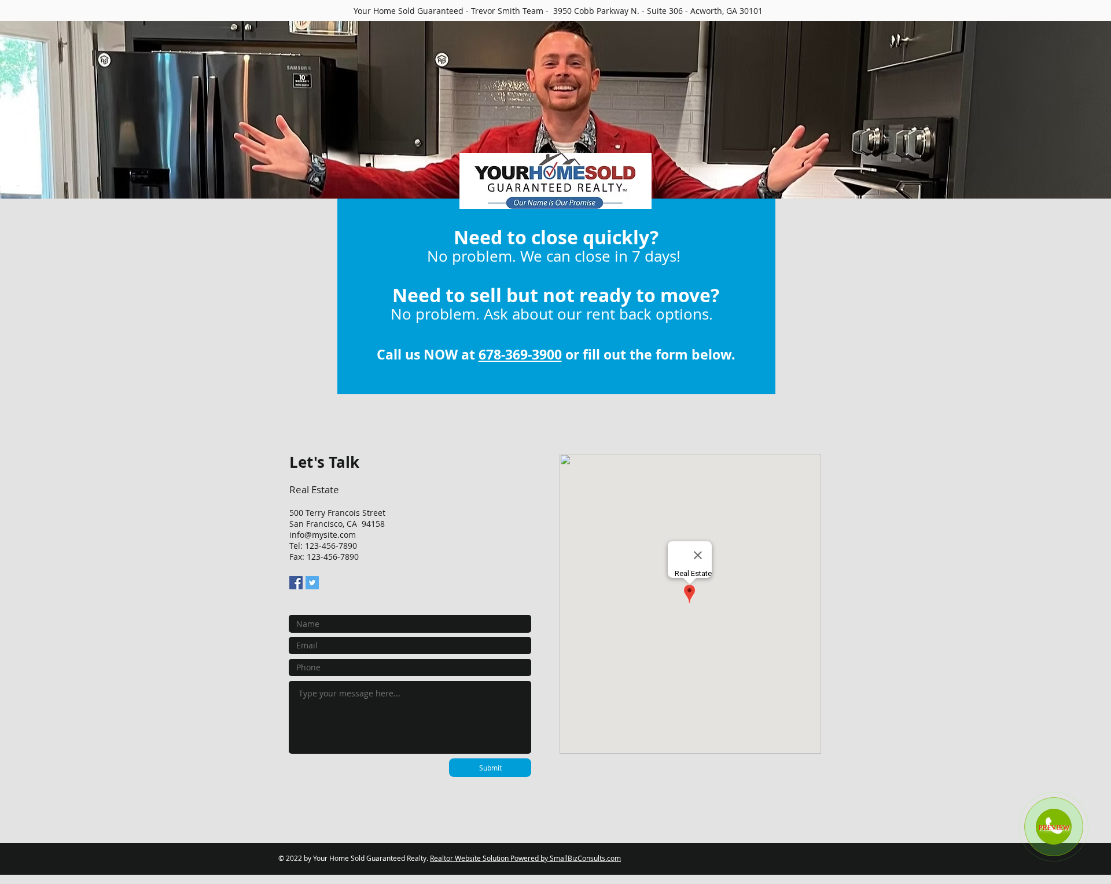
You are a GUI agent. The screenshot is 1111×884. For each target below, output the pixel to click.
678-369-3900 (520, 354)
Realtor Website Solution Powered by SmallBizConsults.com (525, 858)
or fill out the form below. (648, 354)
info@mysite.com (322, 534)
